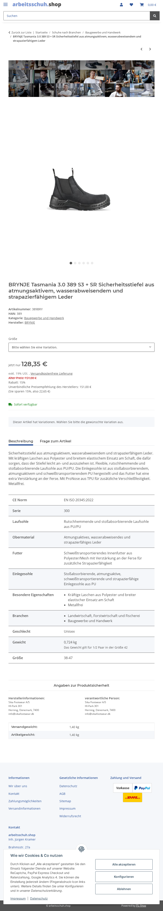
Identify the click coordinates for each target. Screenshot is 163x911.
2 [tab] (75, 263)
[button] (121, 4)
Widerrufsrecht (70, 816)
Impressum (18, 898)
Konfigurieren (124, 876)
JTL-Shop (141, 905)
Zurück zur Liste (21, 32)
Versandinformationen (24, 808)
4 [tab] (83, 263)
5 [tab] (88, 263)
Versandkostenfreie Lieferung (52, 373)
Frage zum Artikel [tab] (55, 441)
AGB (62, 794)
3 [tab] (79, 263)
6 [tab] (92, 263)
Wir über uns (17, 786)
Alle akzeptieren (124, 864)
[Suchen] (155, 15)
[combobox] (81, 347)
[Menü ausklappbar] (5, 2)
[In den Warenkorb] (11, 106)
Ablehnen (124, 889)
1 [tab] (71, 263)
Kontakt (13, 794)
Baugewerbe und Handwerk (44, 318)
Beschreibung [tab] (20, 441)
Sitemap (65, 801)
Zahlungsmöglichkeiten (25, 801)
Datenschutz (39, 898)
